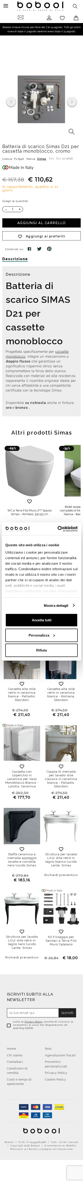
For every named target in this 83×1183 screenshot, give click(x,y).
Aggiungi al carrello (41, 223)
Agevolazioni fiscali (60, 1055)
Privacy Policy (33, 1021)
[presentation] (11, 101)
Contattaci (15, 1061)
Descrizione (15, 259)
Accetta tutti (41, 620)
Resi (48, 1048)
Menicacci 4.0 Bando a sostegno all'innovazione (41, 1149)
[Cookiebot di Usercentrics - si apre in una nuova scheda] (58, 529)
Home (11, 1048)
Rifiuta (41, 650)
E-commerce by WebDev (60, 1145)
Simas (41, 159)
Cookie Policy (55, 1079)
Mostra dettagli (56, 605)
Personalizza (39, 635)
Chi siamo (15, 1055)
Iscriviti (68, 1013)
